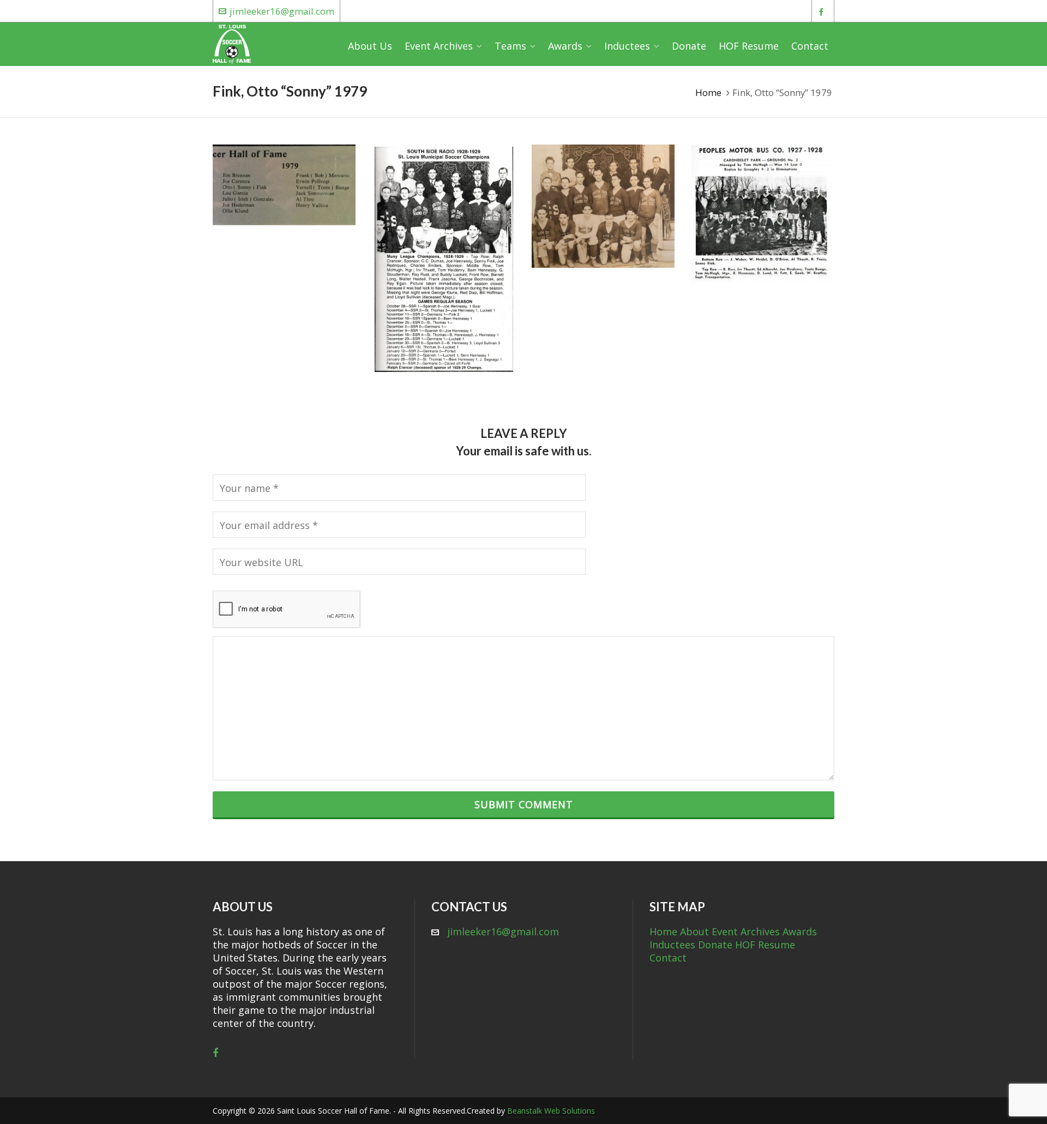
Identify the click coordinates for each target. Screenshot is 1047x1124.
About (694, 931)
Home (708, 92)
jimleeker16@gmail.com (282, 11)
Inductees (672, 944)
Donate (715, 944)
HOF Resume (765, 944)
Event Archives (746, 931)
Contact (668, 957)
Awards (800, 931)
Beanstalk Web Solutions (551, 1110)
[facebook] (822, 11)
